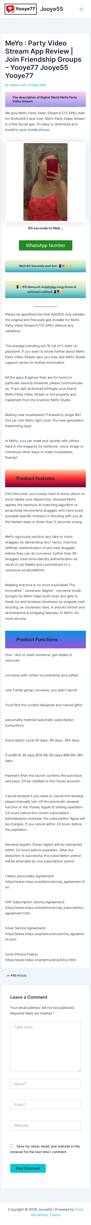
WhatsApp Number (45, 245)
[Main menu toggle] (81, 9)
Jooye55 (51, 9)
